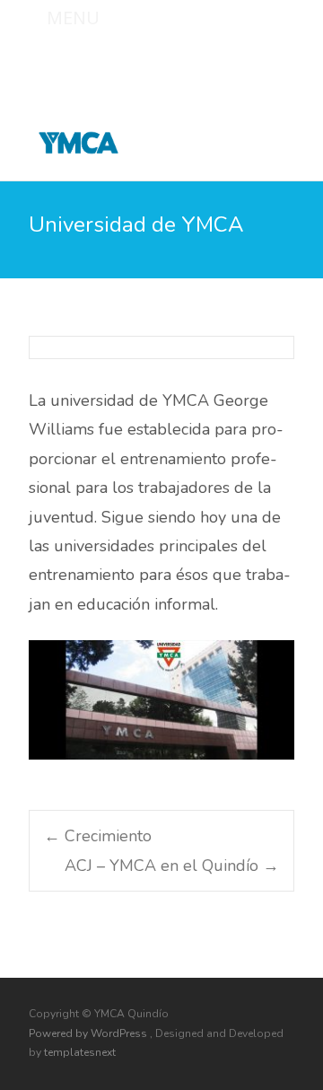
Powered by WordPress (89, 1033)
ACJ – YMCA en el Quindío (172, 865)
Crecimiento (98, 836)
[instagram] (257, 60)
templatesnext (80, 1052)
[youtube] (280, 60)
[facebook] (233, 60)
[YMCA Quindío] (64, 138)
